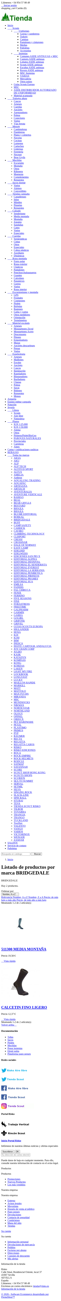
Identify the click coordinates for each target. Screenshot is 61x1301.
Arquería (12, 399)
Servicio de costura (17, 845)
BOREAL (19, 517)
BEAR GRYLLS (22, 503)
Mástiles (18, 202)
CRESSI (18, 539)
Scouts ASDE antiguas (31, 64)
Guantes (18, 275)
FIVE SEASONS (22, 598)
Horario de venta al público (21, 1209)
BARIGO (19, 497)
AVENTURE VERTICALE (28, 494)
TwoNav (18, 823)
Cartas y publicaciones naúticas (23, 449)
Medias (23, 45)
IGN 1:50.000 (21, 427)
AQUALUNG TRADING (27, 480)
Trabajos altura (17, 98)
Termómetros (20, 320)
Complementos (21, 177)
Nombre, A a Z (10, 894)
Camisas (24, 39)
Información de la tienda (13, 1289)
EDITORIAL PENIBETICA (28, 573)
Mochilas (15, 160)
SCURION (19, 778)
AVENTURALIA (23, 491)
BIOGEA (18, 508)
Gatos (17, 227)
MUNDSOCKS (22, 702)
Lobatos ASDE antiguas (32, 62)
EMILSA (18, 584)
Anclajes (18, 109)
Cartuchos (19, 146)
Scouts (13, 28)
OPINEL (18, 716)
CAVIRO (18, 531)
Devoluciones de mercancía (21, 1244)
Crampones (19, 300)
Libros (13, 410)
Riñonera (18, 171)
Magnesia (18, 174)
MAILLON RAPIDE (24, 682)
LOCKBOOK (21, 674)
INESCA (18, 643)
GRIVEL (18, 623)
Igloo (16, 199)
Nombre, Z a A (36, 897)
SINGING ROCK (23, 792)
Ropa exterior (20, 264)
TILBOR (18, 809)
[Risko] (17, 1090)
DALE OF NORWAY (25, 545)
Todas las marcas (18, 455)
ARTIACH (19, 489)
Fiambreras (19, 132)
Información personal (18, 1241)
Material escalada (19, 323)
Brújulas (18, 306)
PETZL (17, 724)
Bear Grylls (19, 157)
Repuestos (19, 180)
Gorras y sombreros (29, 33)
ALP (16, 463)
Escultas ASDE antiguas (32, 67)
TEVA (17, 803)
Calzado (14, 210)
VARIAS (24, 76)
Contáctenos (14, 1220)
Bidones (18, 390)
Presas (17, 348)
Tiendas (11, 1226)
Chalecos (18, 267)
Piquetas (18, 205)
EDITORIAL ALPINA (25, 559)
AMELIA (19, 474)
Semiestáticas (20, 239)
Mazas (17, 342)
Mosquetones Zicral (23, 328)
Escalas (17, 362)
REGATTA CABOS (24, 744)
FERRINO (19, 595)
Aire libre (18, 415)
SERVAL (18, 783)
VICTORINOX (22, 834)
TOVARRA (20, 812)
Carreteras (19, 444)
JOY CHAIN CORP (24, 649)
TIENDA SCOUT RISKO (27, 806)
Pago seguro (14, 1211)
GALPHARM (21, 609)
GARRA (18, 615)
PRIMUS (18, 730)
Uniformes (21, 31)
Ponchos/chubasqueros (25, 272)
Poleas (17, 115)
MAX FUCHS (21, 694)
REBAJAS (13, 452)
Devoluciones (14, 1214)
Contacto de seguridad (19, 1217)
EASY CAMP (21, 547)
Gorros (17, 283)
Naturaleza (19, 418)
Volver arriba (9, 1025)
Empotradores (21, 340)
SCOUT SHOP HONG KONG (30, 772)
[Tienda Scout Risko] (17, 1099)
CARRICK (19, 528)
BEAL (17, 500)
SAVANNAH (21, 767)
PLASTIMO (20, 727)
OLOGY (18, 713)
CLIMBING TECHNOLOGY (29, 533)
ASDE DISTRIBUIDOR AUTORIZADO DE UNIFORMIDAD (35, 91)
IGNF (17, 637)
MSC (16, 87)
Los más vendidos (16, 1184)
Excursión (19, 163)
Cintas (17, 241)
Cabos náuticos (21, 250)
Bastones (18, 309)
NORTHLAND (22, 710)
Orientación (19, 317)
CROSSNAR (20, 542)
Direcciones (13, 1253)
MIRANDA (20, 696)
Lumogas (18, 143)
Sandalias (18, 224)
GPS (16, 295)
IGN (16, 635)
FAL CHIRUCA (22, 590)
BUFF (17, 522)
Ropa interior (20, 289)
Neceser (18, 154)
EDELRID (19, 550)
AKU (16, 460)
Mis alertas (13, 1258)
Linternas (18, 149)
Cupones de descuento (19, 1255)
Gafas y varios (21, 312)
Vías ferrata (19, 123)
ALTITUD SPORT (23, 469)
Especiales (19, 233)
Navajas (18, 137)
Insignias (21, 53)
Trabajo (24, 36)
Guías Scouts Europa (24, 84)
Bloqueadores (20, 376)
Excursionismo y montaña (23, 292)
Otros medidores (22, 314)
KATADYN (20, 657)
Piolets (17, 303)
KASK (17, 654)
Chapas (17, 382)
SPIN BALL (20, 797)
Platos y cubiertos (22, 135)
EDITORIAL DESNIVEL (27, 562)
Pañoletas (24, 48)
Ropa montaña (17, 258)
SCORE (18, 769)
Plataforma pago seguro (19, 1054)
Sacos (10, 1040)
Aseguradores (20, 112)
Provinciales (20, 441)
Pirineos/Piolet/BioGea (25, 435)
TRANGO (19, 817)
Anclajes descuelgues (24, 345)
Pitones (17, 337)
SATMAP (19, 764)
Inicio (10, 25)
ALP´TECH (20, 466)
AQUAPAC (20, 483)
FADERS (18, 587)
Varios (17, 121)
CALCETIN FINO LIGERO (24, 1007)
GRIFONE (19, 621)
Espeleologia (16, 354)
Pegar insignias (15, 1048)
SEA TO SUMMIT (23, 781)
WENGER (19, 837)
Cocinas (18, 140)
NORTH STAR (22, 708)
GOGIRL (18, 618)
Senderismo (19, 213)
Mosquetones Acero (23, 331)
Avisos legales (15, 1203)
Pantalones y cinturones (31, 42)
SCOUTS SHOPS (23, 775)
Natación (12, 404)
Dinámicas (19, 255)
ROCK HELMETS (23, 758)
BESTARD (19, 505)
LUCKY (18, 680)
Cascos (17, 101)
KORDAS (19, 665)
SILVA (17, 789)
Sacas (16, 387)
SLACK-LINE (21, 795)
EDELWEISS (21, 553)
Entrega (11, 1200)
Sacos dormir (16, 182)
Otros (16, 168)
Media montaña (21, 216)
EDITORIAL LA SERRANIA (29, 570)
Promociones (14, 1179)
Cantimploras (20, 129)
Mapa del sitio (14, 1223)
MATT (17, 688)
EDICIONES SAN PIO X (27, 556)
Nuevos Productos (17, 1182)
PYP (16, 733)
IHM (16, 640)
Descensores (20, 334)
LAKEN (18, 668)
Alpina (17, 430)
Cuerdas (18, 106)
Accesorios (25, 50)
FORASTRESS (22, 604)
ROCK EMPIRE (22, 755)
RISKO (17, 747)
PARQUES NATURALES (27, 438)
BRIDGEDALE (22, 519)
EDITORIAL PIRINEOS (26, 576)
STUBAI (18, 800)
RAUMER (19, 736)
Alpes (17, 446)
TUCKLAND (21, 820)
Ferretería (18, 151)
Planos (13, 421)
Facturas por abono (17, 1250)
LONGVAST (20, 677)
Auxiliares (19, 253)
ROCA (17, 753)
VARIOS (18, 831)
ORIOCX (19, 719)
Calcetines (19, 278)
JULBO (18, 651)
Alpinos (18, 188)
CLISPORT (20, 536)
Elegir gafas (13, 1051)
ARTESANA (20, 486)
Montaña (18, 165)
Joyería (11, 407)
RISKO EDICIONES (25, 750)
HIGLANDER (21, 629)
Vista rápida (8, 961)
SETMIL (18, 786)
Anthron (18, 477)
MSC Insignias (27, 73)
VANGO (18, 828)
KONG (17, 663)
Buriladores (19, 379)
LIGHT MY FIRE (23, 671)
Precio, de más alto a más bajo (31, 900)
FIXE (16, 601)
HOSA (17, 632)
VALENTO (20, 826)
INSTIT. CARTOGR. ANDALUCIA (32, 646)
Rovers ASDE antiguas (31, 70)
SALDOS (13, 842)
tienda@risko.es (41, 1286)
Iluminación (19, 371)
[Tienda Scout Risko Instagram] (17, 1108)
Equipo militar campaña (19, 401)
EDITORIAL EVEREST (26, 567)
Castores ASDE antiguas (32, 59)
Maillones (18, 359)
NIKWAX (19, 705)
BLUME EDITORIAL (25, 514)
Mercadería (25, 78)
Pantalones (19, 269)
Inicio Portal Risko (11, 1140)
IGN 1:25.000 (21, 424)
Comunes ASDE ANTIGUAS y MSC (39, 56)
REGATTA (19, 741)
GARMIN (19, 612)
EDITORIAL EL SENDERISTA (30, 564)
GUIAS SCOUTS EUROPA (28, 626)
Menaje (14, 126)
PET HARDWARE (23, 722)
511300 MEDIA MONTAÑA (23, 949)
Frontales (18, 297)
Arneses (18, 104)
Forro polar (19, 261)
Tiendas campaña (19, 194)
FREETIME (20, 606)
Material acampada (23, 95)
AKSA (17, 458)
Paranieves (19, 281)
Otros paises (26, 81)
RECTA (18, 738)
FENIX (17, 592)
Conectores (19, 118)
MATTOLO (20, 691)
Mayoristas (13, 1206)
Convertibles (20, 191)
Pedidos (11, 1247)
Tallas (10, 1037)
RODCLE (19, 761)
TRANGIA (19, 814)
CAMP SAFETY (22, 525)
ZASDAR (19, 840)
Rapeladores (20, 373)
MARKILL (19, 685)
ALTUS (18, 472)
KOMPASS (20, 660)
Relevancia (7, 897)
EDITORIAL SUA (23, 581)
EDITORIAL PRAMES (26, 578)
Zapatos (18, 222)
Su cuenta (6, 1231)
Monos (17, 396)
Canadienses (20, 196)
